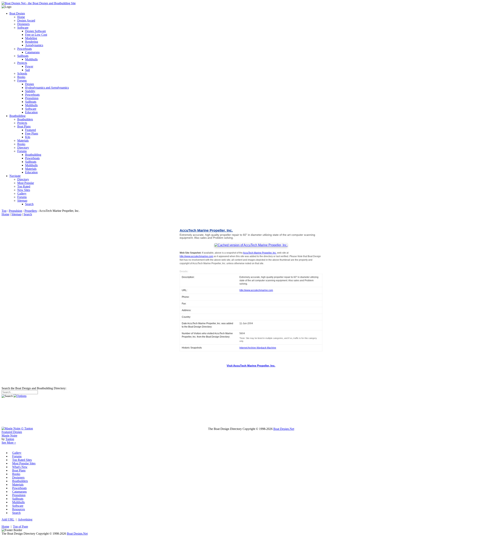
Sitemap (22, 200)
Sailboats (22, 55)
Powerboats (24, 48)
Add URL (8, 519)
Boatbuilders (25, 119)
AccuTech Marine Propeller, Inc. (206, 230)
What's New (19, 467)
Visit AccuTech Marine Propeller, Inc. (251, 365)
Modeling (31, 38)
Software (22, 27)
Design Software (35, 31)
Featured (30, 130)
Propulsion (31, 98)
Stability (30, 91)
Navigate (15, 175)
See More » (9, 442)
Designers (23, 24)
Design (29, 84)
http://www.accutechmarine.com (196, 256)
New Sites (23, 190)
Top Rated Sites (22, 459)
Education (31, 112)
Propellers (31, 210)
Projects (22, 63)
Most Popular (25, 183)
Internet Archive (257, 347)
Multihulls (31, 59)
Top (4, 210)
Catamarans (32, 52)
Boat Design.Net (283, 429)
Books (21, 77)
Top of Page (20, 526)
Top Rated (23, 186)
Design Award (26, 20)
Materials (23, 140)
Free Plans (31, 133)
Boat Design (17, 13)
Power (29, 66)
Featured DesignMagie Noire (12, 433)
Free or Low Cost (36, 34)
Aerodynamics (34, 45)
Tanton (9, 439)
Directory (23, 147)
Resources (18, 509)
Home (21, 17)
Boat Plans (24, 126)
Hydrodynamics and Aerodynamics (47, 87)
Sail (27, 70)
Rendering (31, 41)
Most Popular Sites (23, 463)
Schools (22, 73)
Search (29, 204)
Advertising (25, 519)
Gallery (21, 193)
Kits (27, 137)
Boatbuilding (17, 115)
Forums (22, 80)
